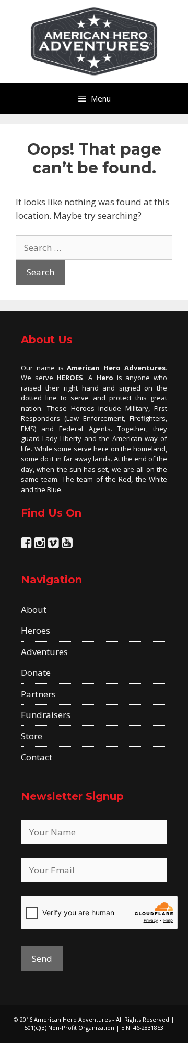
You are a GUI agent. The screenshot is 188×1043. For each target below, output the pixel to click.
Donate (36, 672)
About (33, 609)
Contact (36, 757)
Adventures (44, 652)
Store (31, 736)
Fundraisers (45, 715)
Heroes (35, 630)
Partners (38, 694)
